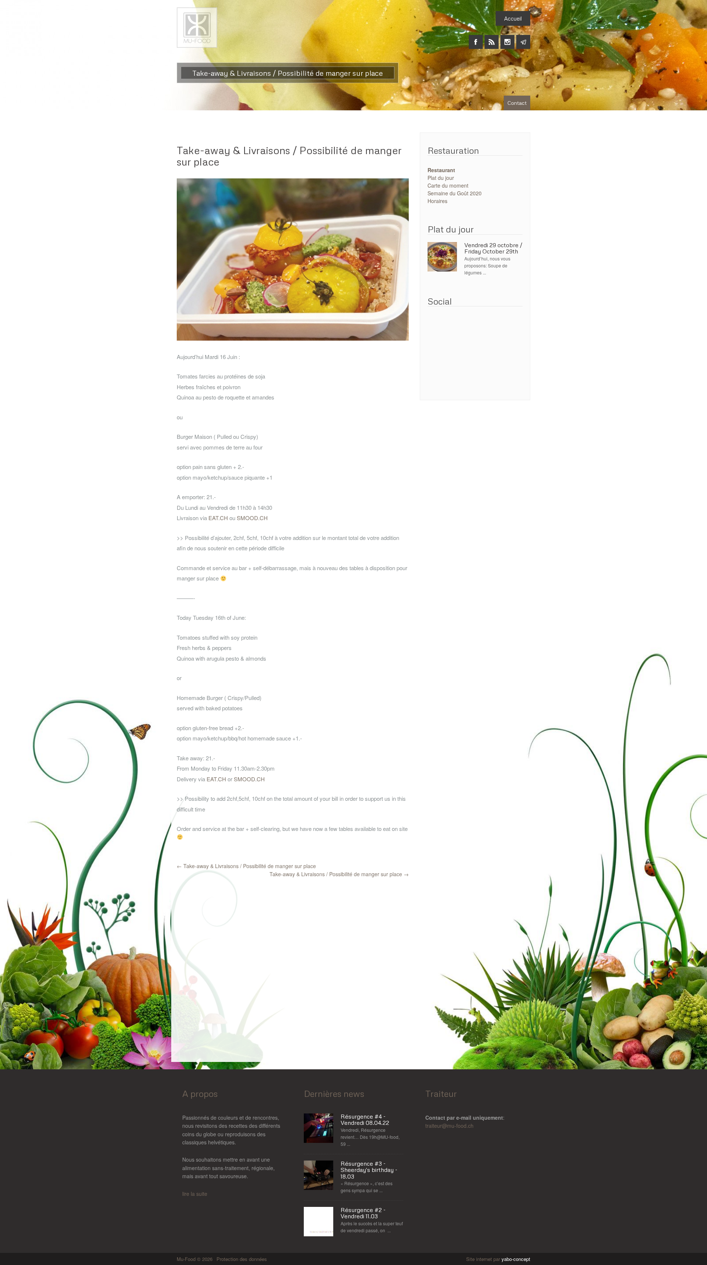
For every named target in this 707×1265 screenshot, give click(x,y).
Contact (517, 103)
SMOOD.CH (252, 518)
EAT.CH (218, 518)
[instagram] (507, 38)
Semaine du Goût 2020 (455, 193)
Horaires (437, 201)
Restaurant (441, 170)
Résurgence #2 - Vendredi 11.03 (363, 1213)
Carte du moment (448, 185)
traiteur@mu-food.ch (449, 1125)
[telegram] (523, 38)
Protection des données (242, 1258)
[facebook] (476, 38)
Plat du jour (441, 177)
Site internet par (498, 1258)
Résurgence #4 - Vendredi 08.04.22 (365, 1119)
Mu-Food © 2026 (195, 1258)
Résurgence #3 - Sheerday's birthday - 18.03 (369, 1170)
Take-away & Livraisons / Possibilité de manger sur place (289, 156)
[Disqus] (293, 970)
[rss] (492, 38)
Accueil (513, 18)
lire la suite (194, 1193)
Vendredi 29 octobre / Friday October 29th (493, 248)
